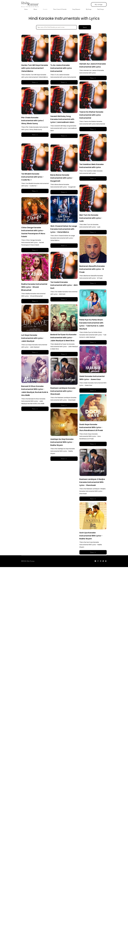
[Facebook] (98, 561)
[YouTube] (95, 561)
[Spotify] (106, 561)
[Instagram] (100, 561)
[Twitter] (103, 561)
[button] (85, 27)
